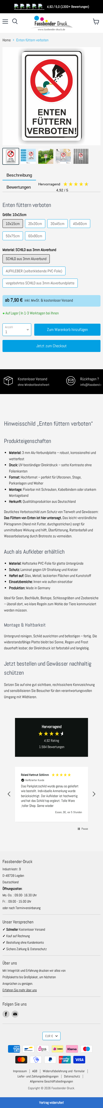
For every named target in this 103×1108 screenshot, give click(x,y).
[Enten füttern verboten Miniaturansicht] (11, 156)
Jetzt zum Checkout (51, 345)
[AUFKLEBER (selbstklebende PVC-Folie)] (34, 276)
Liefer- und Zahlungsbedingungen (38, 1076)
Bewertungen (37, 187)
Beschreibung (19, 175)
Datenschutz (72, 1076)
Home (6, 40)
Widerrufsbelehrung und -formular (64, 1071)
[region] (51, 794)
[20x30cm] (35, 229)
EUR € (49, 1036)
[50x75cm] (13, 241)
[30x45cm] (58, 229)
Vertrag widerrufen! (51, 1102)
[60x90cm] (36, 241)
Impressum (20, 1071)
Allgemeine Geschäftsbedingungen (51, 1081)
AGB (34, 1071)
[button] (9, 794)
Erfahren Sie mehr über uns (19, 990)
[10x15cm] (13, 229)
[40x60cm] (81, 229)
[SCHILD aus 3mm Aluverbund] (26, 264)
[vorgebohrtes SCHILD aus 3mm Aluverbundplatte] (40, 288)
